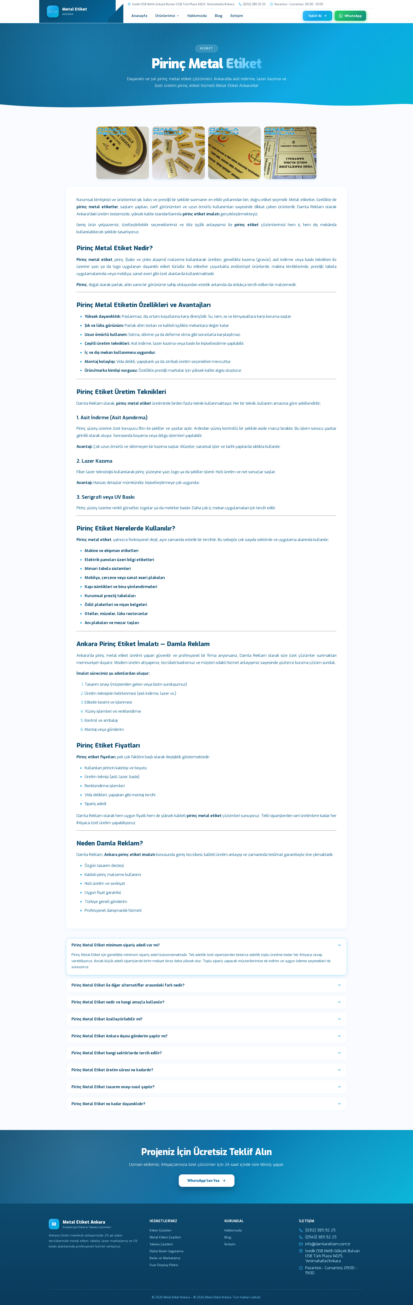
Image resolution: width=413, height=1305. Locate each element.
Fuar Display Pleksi (164, 1265)
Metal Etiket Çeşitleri (165, 1237)
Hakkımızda (197, 16)
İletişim (236, 16)
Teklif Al (315, 16)
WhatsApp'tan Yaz (203, 1180)
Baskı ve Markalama (165, 1258)
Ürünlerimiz (165, 16)
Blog (218, 16)
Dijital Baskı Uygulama (166, 1251)
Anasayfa (139, 16)
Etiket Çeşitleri (160, 1230)
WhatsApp (353, 16)
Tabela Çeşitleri (161, 1244)
